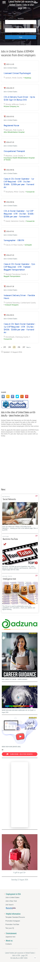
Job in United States (10, 68)
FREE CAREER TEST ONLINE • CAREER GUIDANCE (14, 679)
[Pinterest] (26, 396)
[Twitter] (17, 396)
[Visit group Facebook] (15, 404)
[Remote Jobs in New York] (10, 908)
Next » (28, 347)
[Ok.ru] (7, 396)
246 (19, 347)
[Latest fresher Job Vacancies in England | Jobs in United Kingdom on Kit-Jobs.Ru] (19, 628)
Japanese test (10, 937)
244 (9, 347)
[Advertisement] (20, 372)
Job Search (9, 905)
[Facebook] (12, 396)
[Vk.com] (3, 396)
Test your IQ (9, 928)
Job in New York (11, 901)
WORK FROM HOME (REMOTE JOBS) (11, 747)
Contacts (8, 944)
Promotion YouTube (12, 924)
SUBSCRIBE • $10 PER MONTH (21, 754)
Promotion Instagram (12, 921)
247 (24, 347)
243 (4, 347)
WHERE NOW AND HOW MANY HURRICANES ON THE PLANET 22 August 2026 (19, 711)
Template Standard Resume (15, 917)
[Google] (22, 396)
